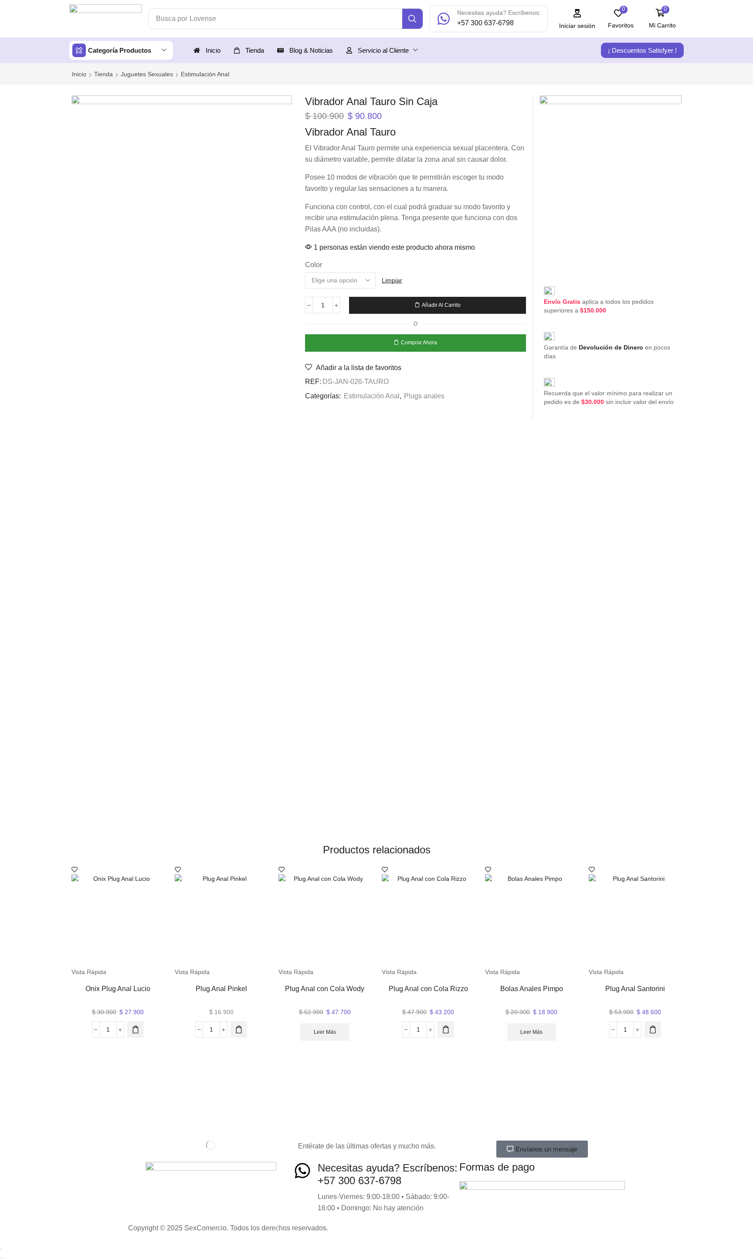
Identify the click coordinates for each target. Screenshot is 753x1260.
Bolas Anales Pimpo (531, 988)
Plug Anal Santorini (635, 988)
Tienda (103, 74)
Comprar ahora (419, 343)
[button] (577, 19)
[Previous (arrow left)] (1, 1258)
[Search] (412, 19)
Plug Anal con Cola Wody (324, 988)
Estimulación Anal (205, 74)
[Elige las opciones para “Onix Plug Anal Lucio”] (135, 1029)
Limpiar (392, 280)
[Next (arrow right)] (4, 1258)
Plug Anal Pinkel (221, 988)
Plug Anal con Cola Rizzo (428, 988)
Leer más (325, 1032)
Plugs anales (424, 396)
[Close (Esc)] (1, 1249)
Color (313, 264)
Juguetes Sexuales (147, 74)
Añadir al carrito (441, 305)
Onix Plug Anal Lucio (117, 988)
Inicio (79, 74)
